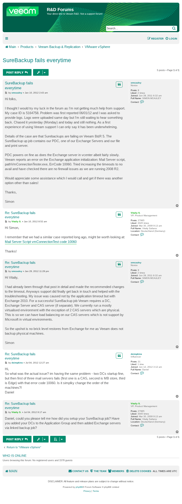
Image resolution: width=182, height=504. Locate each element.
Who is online (14, 455)
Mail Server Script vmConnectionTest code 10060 (41, 242)
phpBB (79, 487)
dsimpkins (136, 354)
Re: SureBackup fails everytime (20, 215)
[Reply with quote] (119, 84)
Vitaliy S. (135, 213)
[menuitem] (171, 38)
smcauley (136, 82)
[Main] (25, 10)
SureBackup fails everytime (37, 60)
